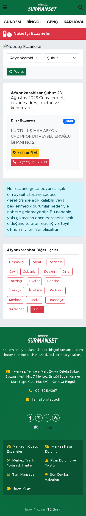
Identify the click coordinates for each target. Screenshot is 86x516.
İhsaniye (15, 290)
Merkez (15, 300)
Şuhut (37, 309)
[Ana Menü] (5, 7)
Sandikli (34, 300)
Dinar (66, 271)
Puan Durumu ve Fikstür (60, 463)
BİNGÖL (33, 22)
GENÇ (52, 22)
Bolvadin (55, 262)
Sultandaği (17, 309)
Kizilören (56, 290)
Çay (12, 271)
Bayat (36, 262)
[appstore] (43, 429)
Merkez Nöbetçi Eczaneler (23, 449)
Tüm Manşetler (24, 474)
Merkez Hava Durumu (58, 449)
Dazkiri (49, 271)
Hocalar (53, 281)
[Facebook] (30, 418)
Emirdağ (15, 281)
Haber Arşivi (22, 488)
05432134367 (46, 390)
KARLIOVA (73, 22)
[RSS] (56, 418)
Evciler (34, 281)
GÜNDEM (12, 22)
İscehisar (35, 290)
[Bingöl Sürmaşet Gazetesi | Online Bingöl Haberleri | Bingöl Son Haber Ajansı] (43, 7)
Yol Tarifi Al (27, 153)
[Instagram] (47, 418)
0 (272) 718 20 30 (33, 162)
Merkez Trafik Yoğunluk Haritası (20, 463)
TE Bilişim (54, 509)
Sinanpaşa (55, 300)
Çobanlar (30, 271)
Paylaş (19, 71)
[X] (39, 418)
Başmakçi (16, 262)
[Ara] (80, 7)
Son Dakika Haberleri (56, 477)
